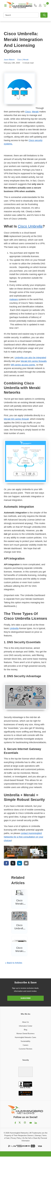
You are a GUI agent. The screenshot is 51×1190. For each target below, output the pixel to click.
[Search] (44, 15)
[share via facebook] (6, 863)
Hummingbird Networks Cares (25, 1037)
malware (13, 299)
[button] (25, 1070)
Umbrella (14, 628)
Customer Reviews (25, 1049)
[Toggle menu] (4, 5)
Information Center (25, 1026)
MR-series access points (23, 365)
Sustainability (25, 1041)
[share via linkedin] (19, 863)
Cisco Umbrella (30, 226)
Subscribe (26, 998)
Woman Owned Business (25, 1033)
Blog (25, 1030)
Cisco (19, 60)
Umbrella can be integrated (30, 357)
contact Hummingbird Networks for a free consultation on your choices (23, 837)
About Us (25, 1022)
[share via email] (26, 863)
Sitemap (38, 1135)
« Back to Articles (13, 963)
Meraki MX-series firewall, (16, 419)
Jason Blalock (9, 60)
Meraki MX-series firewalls (34, 361)
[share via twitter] (13, 863)
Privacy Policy (16, 1138)
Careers (25, 1045)
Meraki (25, 60)
